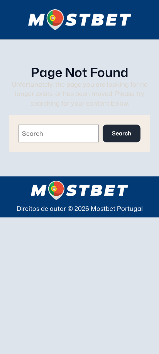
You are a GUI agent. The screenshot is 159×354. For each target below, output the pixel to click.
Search (121, 133)
